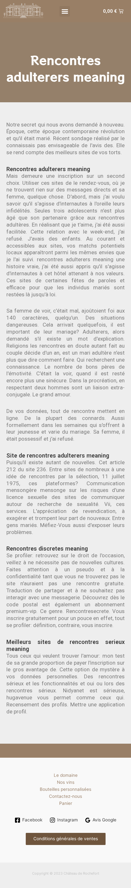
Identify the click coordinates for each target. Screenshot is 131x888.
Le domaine (66, 775)
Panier (65, 803)
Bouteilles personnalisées (65, 789)
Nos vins (65, 782)
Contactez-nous (65, 796)
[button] (64, 11)
